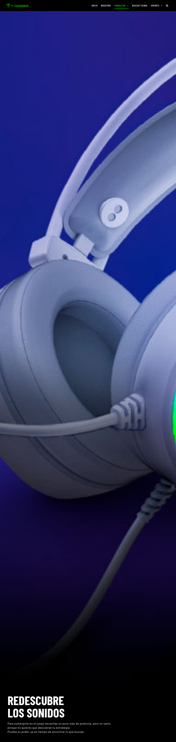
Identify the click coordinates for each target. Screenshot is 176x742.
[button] (167, 5)
